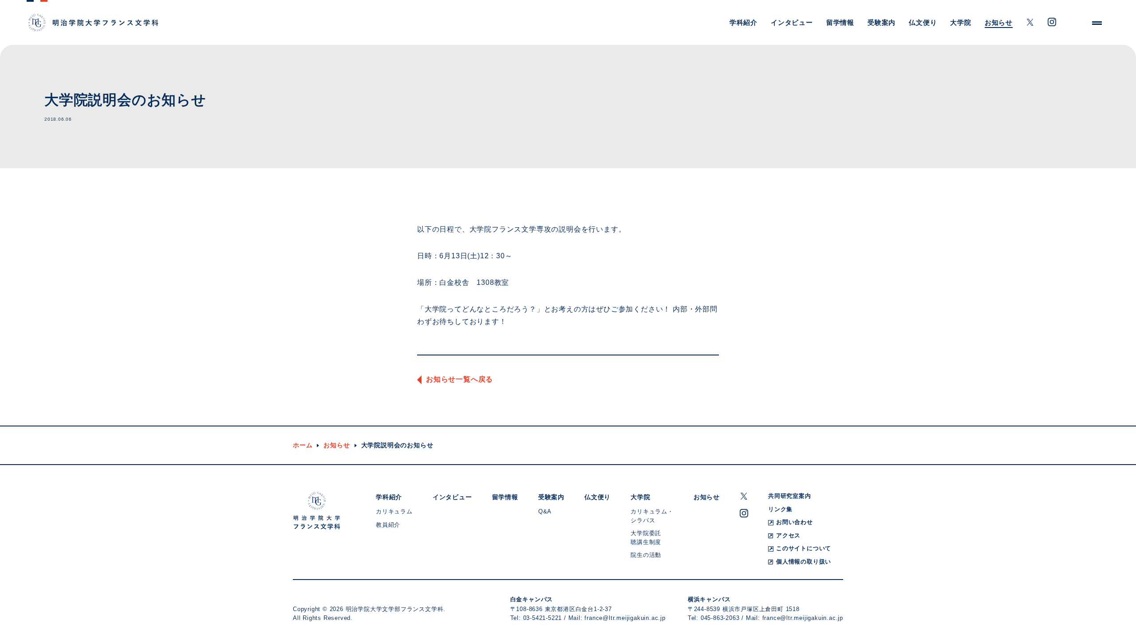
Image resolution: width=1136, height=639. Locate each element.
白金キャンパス (531, 599)
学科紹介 (743, 22)
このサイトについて (803, 548)
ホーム (302, 445)
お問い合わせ (794, 522)
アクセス (788, 535)
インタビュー (792, 22)
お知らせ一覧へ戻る (459, 379)
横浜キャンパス (709, 599)
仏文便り (923, 22)
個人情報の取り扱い (803, 561)
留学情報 (840, 22)
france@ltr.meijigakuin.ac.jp (624, 618)
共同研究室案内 (789, 496)
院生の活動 (646, 555)
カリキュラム (394, 511)
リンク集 (780, 509)
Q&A (545, 511)
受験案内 (881, 22)
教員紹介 (388, 524)
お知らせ (999, 22)
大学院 (960, 22)
